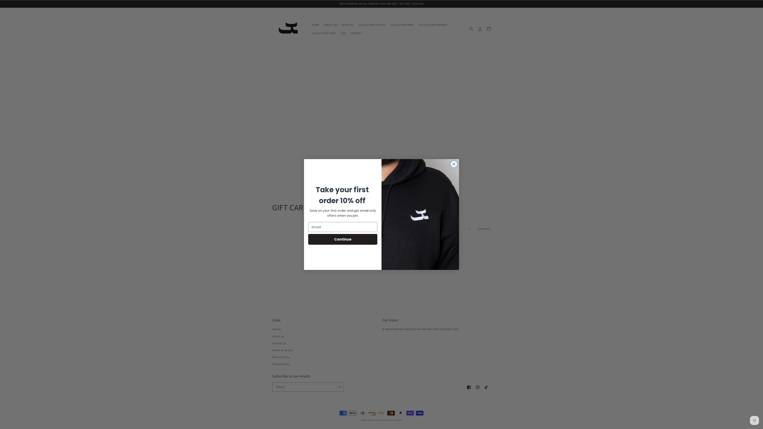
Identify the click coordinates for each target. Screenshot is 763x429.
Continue (342, 239)
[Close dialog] (453, 164)
